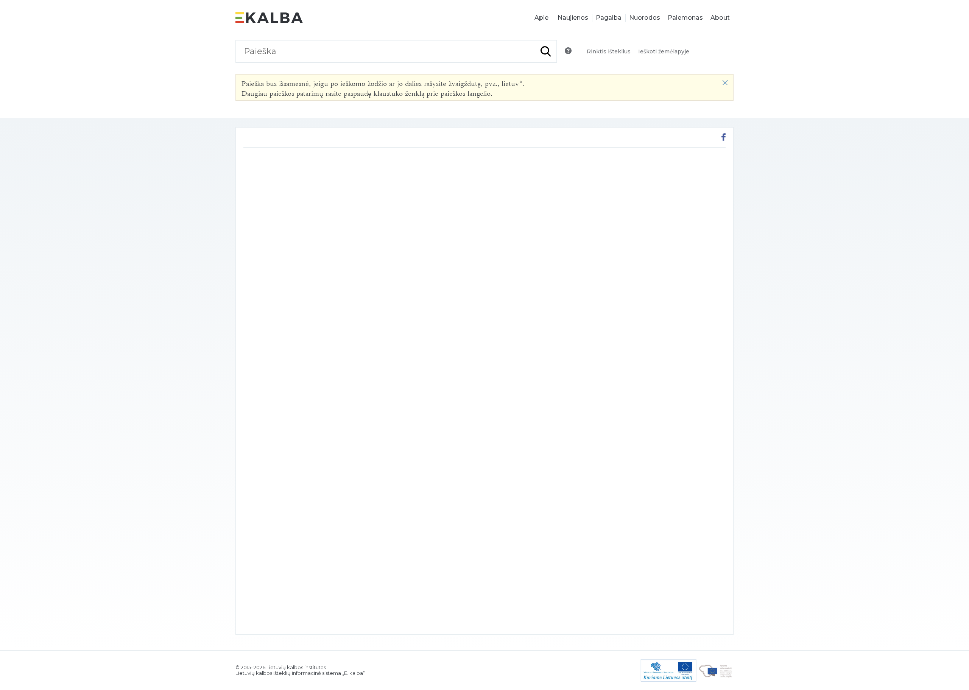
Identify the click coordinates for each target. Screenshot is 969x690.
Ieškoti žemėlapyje (663, 51)
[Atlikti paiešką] (545, 51)
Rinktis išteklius (609, 51)
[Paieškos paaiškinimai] (568, 50)
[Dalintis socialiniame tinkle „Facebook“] (723, 138)
